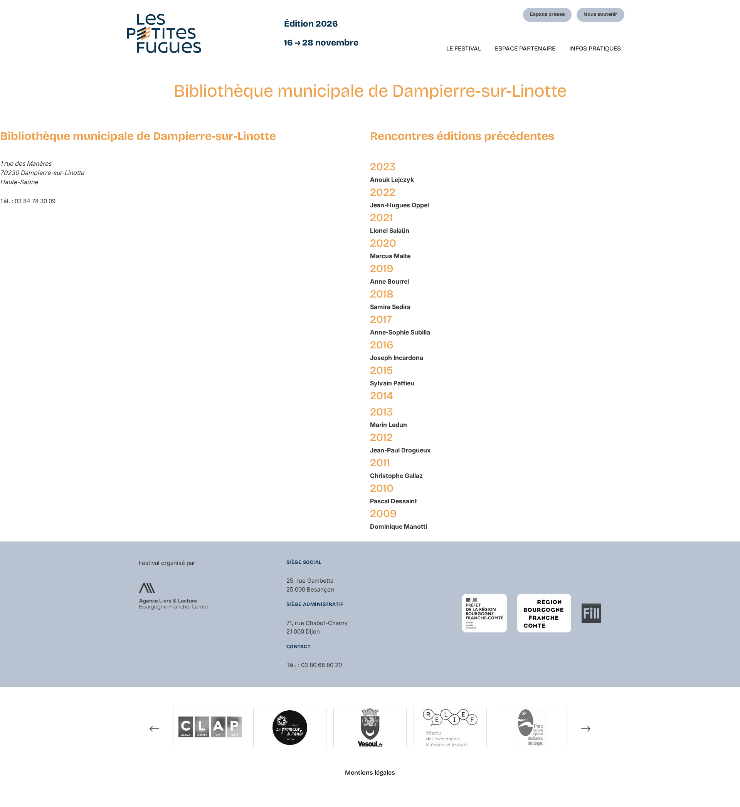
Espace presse (547, 14)
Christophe (396, 475)
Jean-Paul (400, 450)
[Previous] (154, 729)
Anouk (392, 179)
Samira (390, 307)
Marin (388, 425)
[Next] (586, 729)
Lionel (389, 230)
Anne (389, 281)
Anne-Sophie (400, 332)
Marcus (390, 256)
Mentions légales (370, 772)
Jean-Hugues (399, 205)
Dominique (398, 526)
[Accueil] (164, 33)
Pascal (393, 501)
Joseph (396, 357)
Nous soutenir (600, 14)
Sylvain (392, 383)
